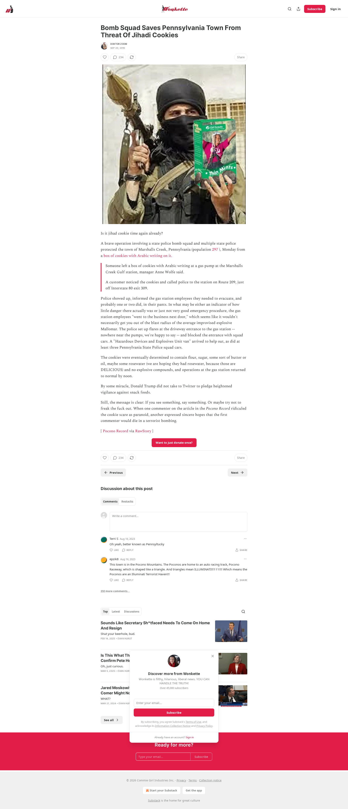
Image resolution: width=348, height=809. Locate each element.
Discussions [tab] (131, 611)
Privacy (181, 780)
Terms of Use (193, 722)
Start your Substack (163, 790)
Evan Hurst (125, 638)
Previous (116, 472)
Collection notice (210, 780)
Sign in (335, 9)
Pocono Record (115, 431)
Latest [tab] (116, 611)
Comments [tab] (110, 501)
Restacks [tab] (127, 501)
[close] (212, 656)
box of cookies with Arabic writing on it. (138, 256)
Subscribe (314, 9)
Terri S (114, 539)
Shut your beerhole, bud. (118, 634)
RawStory (143, 431)
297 (215, 249)
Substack (154, 800)
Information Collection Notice (173, 726)
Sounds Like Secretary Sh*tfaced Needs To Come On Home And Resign (155, 625)
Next (234, 472)
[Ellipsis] (245, 538)
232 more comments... (115, 591)
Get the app (194, 790)
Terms (192, 780)
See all (109, 720)
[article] (174, 633)
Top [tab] (105, 611)
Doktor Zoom (118, 44)
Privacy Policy (204, 726)
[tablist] (118, 501)
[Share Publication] (298, 9)
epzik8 (114, 559)
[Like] (105, 57)
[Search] (290, 9)
